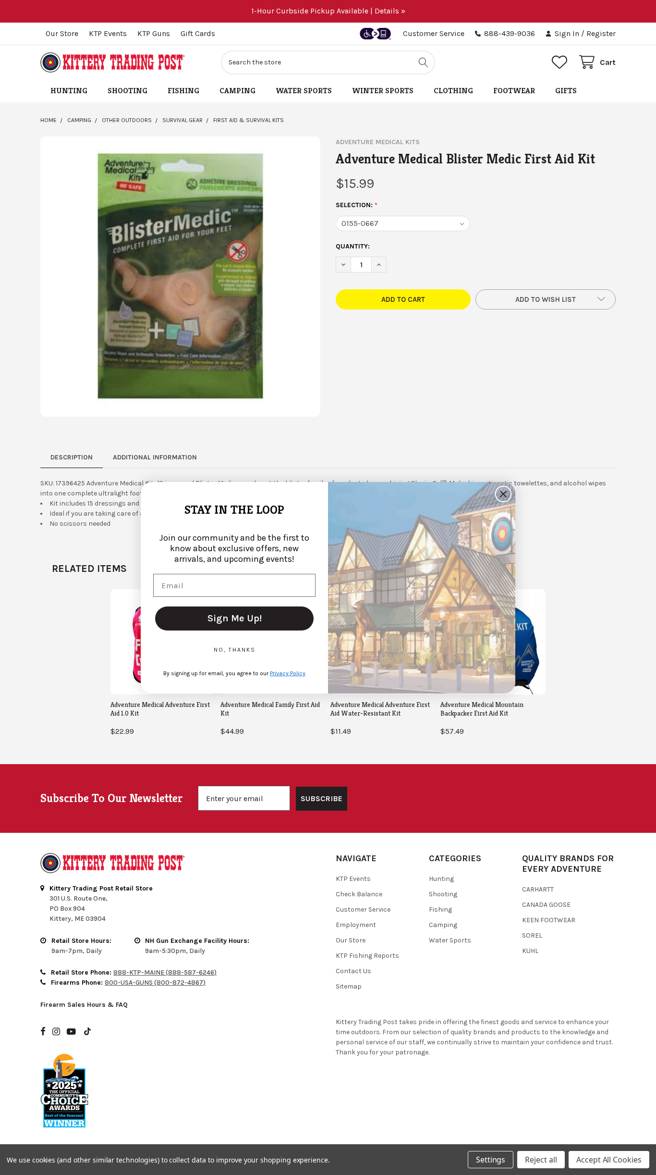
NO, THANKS (234, 649)
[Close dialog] (503, 494)
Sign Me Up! (234, 618)
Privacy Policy (287, 673)
